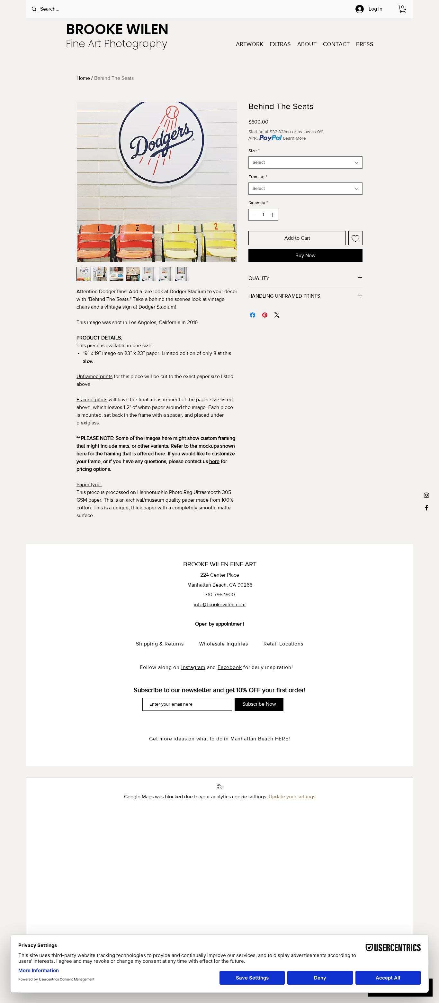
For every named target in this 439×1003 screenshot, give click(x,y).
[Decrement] (253, 214)
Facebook (230, 667)
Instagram (193, 667)
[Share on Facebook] (252, 315)
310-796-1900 (220, 594)
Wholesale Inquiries (231, 643)
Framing (257, 176)
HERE (282, 738)
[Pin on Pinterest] (265, 315)
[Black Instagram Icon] (426, 495)
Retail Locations (283, 643)
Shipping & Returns (167, 643)
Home (83, 78)
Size (254, 150)
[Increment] (273, 214)
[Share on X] (277, 315)
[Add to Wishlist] (355, 238)
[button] (403, 9)
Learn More (294, 138)
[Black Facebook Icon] (426, 507)
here (214, 461)
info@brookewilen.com (220, 604)
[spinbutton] (263, 214)
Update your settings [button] (292, 796)
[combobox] (305, 162)
